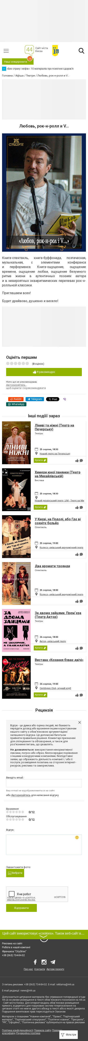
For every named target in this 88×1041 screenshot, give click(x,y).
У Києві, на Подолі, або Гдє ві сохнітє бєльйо (58, 521)
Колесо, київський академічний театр (61, 547)
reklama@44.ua (65, 984)
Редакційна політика (28, 1033)
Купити (39, 460)
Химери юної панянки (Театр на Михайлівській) (57, 474)
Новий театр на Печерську (55, 453)
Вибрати (16, 872)
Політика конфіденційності (17, 1030)
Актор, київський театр (53, 641)
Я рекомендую (45, 371)
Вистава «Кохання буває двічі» (59, 660)
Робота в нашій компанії (16, 947)
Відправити (21, 907)
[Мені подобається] (77, 460)
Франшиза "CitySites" (14, 951)
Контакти (39, 969)
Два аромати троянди (52, 566)
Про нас (28, 969)
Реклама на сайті (12, 943)
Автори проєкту (55, 969)
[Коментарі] (81, 460)
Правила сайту (42, 1030)
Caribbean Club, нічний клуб (55, 688)
